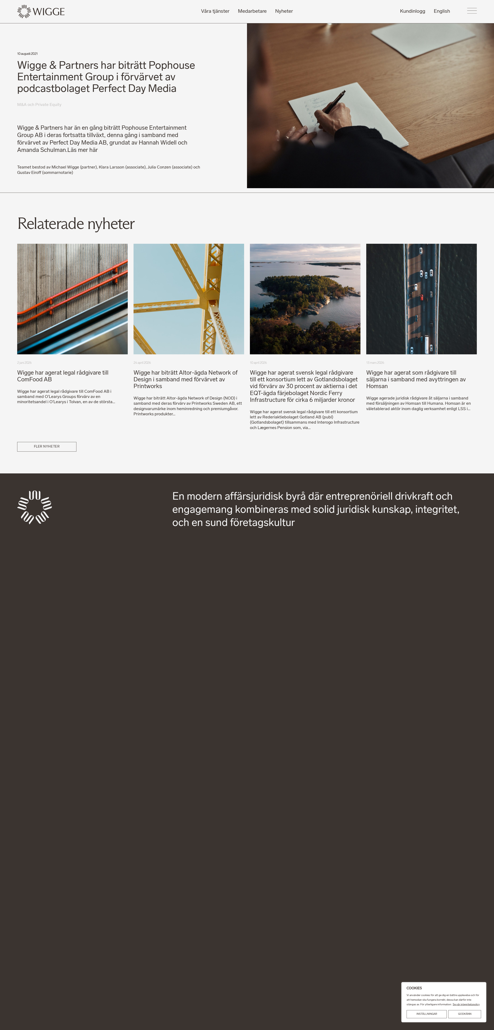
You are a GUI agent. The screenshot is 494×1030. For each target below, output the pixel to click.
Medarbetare (252, 11)
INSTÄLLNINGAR (426, 1014)
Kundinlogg (412, 11)
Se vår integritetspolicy (466, 1004)
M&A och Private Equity (39, 105)
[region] (443, 1002)
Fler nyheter (47, 446)
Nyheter (284, 11)
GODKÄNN (464, 1014)
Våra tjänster (215, 11)
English (442, 11)
